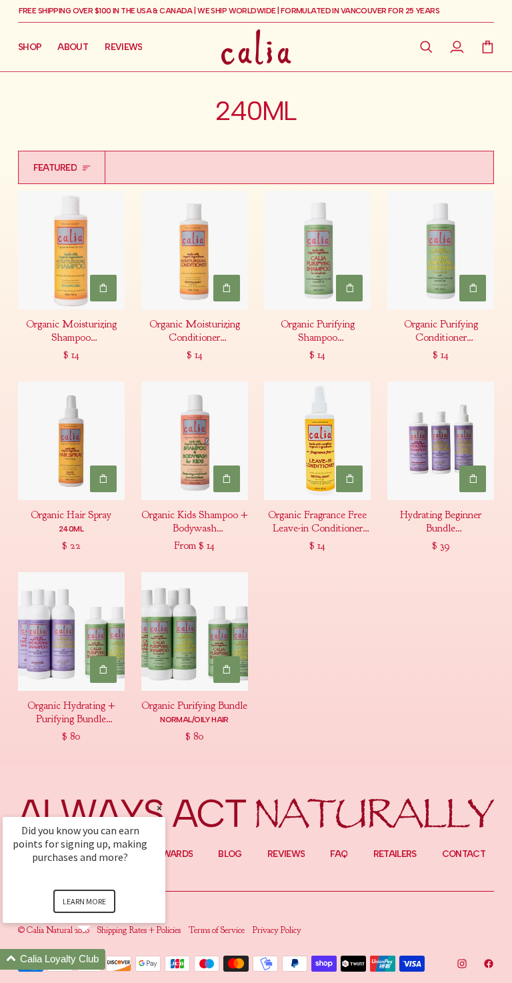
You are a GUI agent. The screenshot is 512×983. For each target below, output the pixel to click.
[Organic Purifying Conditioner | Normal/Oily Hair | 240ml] (440, 250)
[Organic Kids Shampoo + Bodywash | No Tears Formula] (194, 440)
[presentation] (71, 339)
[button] (426, 46)
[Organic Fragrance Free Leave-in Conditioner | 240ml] (317, 440)
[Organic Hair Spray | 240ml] (71, 440)
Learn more (84, 901)
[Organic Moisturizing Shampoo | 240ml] (71, 250)
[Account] (457, 46)
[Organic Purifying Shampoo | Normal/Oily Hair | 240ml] (317, 250)
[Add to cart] (103, 288)
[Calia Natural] (256, 47)
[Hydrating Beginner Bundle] (440, 440)
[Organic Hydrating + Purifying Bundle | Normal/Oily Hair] (71, 631)
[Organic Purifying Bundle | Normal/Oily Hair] (194, 631)
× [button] (159, 808)
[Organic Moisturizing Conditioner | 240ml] (194, 250)
